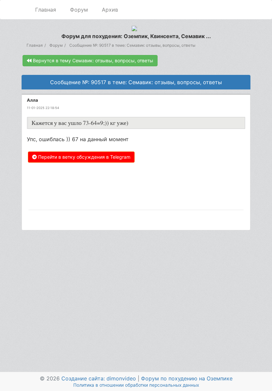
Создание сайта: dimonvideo (98, 378)
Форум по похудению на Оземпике (187, 378)
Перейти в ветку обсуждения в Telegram (83, 157)
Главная (45, 9)
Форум (79, 9)
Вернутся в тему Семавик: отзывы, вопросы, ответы (92, 60)
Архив (110, 9)
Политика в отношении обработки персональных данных (136, 385)
